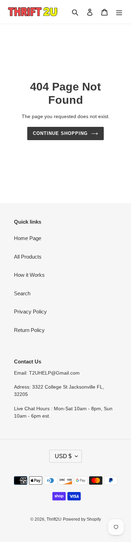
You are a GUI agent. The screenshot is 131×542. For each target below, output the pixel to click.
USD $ (63, 456)
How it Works (29, 275)
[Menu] (119, 12)
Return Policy (29, 330)
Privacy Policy (30, 312)
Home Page (27, 238)
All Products (28, 257)
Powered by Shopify (82, 519)
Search (22, 293)
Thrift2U (53, 519)
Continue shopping (60, 133)
